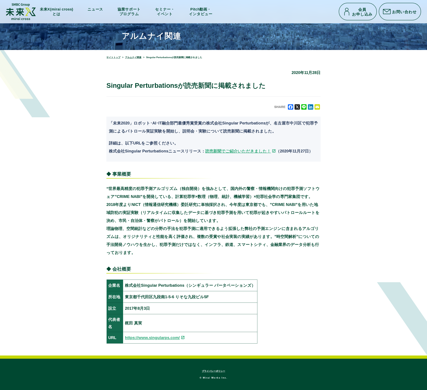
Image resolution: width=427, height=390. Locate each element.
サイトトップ (113, 57)
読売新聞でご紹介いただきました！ (238, 151)
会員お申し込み (362, 11)
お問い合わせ (404, 11)
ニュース (95, 9)
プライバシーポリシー (213, 371)
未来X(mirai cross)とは (56, 11)
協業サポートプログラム (129, 11)
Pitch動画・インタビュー (200, 11)
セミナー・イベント (164, 11)
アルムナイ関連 (133, 57)
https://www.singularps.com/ (152, 337)
